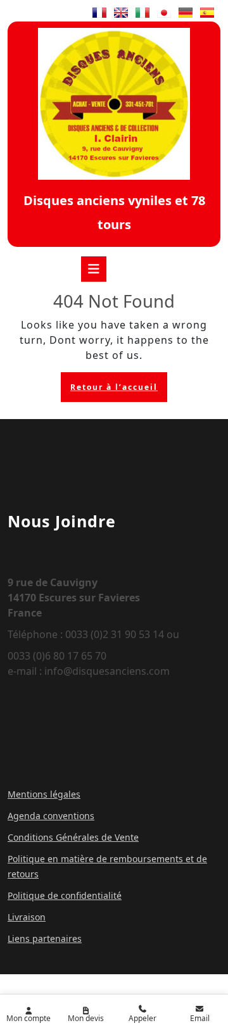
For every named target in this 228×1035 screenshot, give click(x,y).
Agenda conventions (51, 816)
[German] (186, 13)
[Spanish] (207, 13)
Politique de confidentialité (65, 895)
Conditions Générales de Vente (73, 837)
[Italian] (142, 13)
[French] (99, 13)
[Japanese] (164, 13)
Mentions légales (44, 794)
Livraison (27, 917)
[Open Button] (93, 269)
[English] (121, 13)
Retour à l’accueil (118, 390)
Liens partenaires (45, 938)
